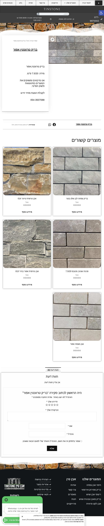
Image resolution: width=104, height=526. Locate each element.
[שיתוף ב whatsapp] (49, 124)
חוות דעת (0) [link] (53, 370)
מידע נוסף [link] (77, 212)
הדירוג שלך (52, 402)
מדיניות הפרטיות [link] (78, 522)
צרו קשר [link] (42, 3)
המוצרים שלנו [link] (71, 3)
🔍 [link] (52, 39)
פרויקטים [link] (55, 3)
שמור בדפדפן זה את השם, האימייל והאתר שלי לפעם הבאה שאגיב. (51, 441)
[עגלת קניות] (98, 3)
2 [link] (55, 405)
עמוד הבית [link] (33, 41)
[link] (101, 13)
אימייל (70, 434)
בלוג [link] (20, 3)
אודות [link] (31, 3)
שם (70, 426)
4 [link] (49, 405)
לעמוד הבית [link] (86, 3)
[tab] (53, 370)
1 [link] (57, 405)
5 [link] (47, 405)
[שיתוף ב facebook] (54, 124)
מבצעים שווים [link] (7, 3)
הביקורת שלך (52, 410)
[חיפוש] (38, 14)
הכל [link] (28, 41)
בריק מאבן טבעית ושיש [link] (22, 124)
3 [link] (52, 405)
